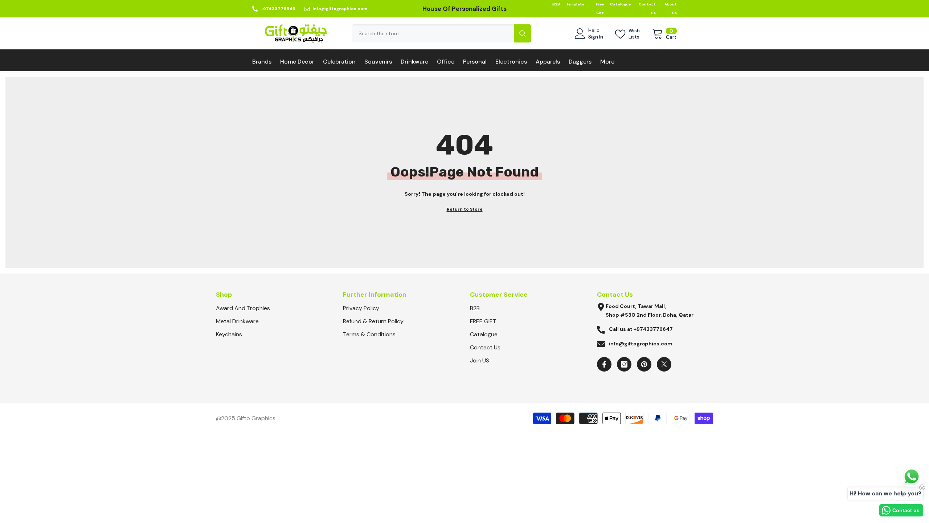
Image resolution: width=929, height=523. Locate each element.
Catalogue (620, 4)
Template (575, 4)
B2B (556, 4)
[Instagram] (624, 364)
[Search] (441, 33)
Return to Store (465, 209)
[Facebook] (604, 364)
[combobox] (433, 33)
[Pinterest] (644, 364)
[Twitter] (664, 364)
